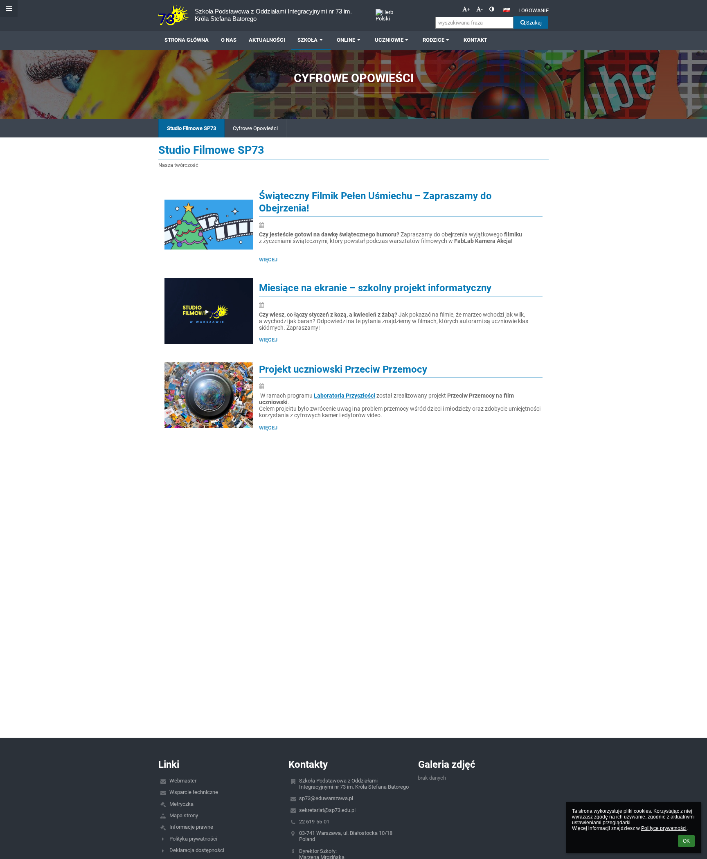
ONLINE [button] (346, 40)
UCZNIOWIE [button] (389, 40)
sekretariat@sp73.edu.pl (327, 810)
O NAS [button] (228, 40)
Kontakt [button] (475, 40)
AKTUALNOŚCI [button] (267, 40)
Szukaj (534, 23)
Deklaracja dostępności (196, 850)
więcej (268, 259)
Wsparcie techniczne (193, 792)
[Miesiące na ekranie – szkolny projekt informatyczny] (208, 311)
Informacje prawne (191, 827)
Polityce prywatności (664, 828)
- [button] (482, 9)
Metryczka (181, 804)
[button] (491, 9)
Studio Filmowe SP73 (191, 128)
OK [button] (686, 841)
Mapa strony (183, 815)
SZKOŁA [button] (307, 40)
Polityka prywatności (193, 839)
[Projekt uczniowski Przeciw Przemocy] (208, 395)
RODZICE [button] (433, 40)
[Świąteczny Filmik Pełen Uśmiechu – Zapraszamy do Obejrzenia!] (208, 225)
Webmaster (182, 781)
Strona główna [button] (186, 40)
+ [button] (468, 9)
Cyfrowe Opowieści (255, 128)
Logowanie (533, 10)
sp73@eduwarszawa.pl (326, 798)
